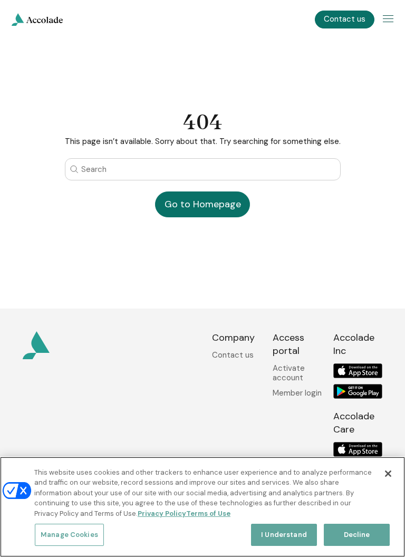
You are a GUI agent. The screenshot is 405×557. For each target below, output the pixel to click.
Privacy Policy (162, 513)
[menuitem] (37, 19)
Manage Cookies (69, 534)
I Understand (284, 534)
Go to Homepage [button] (203, 204)
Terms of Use (208, 513)
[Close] (388, 473)
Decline (357, 534)
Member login (297, 393)
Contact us (233, 355)
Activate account (289, 372)
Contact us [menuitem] (344, 19)
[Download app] (357, 370)
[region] (202, 507)
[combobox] (203, 169)
